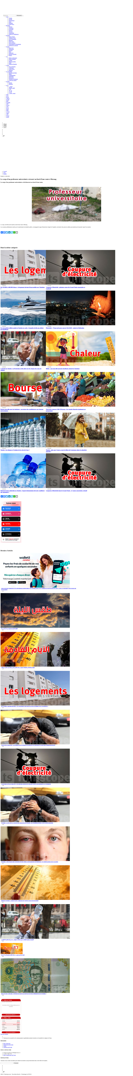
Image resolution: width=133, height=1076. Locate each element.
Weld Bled (11, 76)
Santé (10, 63)
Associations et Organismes (15, 44)
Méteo (10, 74)
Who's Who (11, 41)
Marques (11, 70)
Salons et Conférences (14, 34)
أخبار (7, 114)
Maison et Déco (12, 61)
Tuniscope (11, 53)
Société (10, 19)
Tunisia (10, 82)
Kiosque (11, 50)
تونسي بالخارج (12, 93)
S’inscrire (16, 1063)
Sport (10, 21)
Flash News (11, 24)
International (11, 20)
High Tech (11, 48)
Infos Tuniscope (6, 1043)
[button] (7, 16)
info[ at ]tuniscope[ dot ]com (9, 1055)
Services (11, 31)
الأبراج (10, 92)
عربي (5, 127)
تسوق (7, 109)
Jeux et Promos (12, 66)
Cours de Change (12, 80)
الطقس (10, 86)
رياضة (7, 96)
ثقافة (7, 94)
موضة (7, 107)
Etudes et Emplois (13, 64)
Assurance (11, 28)
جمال (7, 106)
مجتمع (7, 97)
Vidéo (5, 125)
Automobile (11, 33)
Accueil (5, 171)
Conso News (12, 69)
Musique (11, 40)
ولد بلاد (10, 90)
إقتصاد (7, 99)
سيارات (8, 111)
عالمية (7, 117)
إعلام (7, 103)
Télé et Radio (12, 36)
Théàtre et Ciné (12, 38)
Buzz (10, 51)
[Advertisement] (66, 147)
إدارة (10, 89)
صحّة (7, 101)
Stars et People (12, 43)
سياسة (7, 115)
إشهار (7, 113)
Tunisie (10, 18)
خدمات (7, 105)
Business (11, 84)
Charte (4, 1046)
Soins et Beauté (12, 59)
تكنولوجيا (8, 102)
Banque (10, 26)
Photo (5, 124)
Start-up (10, 30)
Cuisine (10, 60)
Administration (12, 75)
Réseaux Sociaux (12, 54)
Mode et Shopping (13, 58)
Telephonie (11, 49)
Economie (11, 29)
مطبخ (7, 110)
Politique (11, 23)
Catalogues (11, 67)
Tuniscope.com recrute (8, 1044)
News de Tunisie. (4, 1034)
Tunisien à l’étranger (13, 79)
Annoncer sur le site (7, 1047)
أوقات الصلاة (12, 88)
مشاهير (8, 98)
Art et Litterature (12, 39)
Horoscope (11, 77)
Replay (10, 55)
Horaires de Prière (13, 72)
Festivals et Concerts (13, 45)
